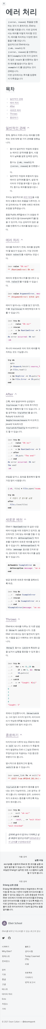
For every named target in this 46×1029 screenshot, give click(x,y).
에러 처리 (14, 102)
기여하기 (29, 977)
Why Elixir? (7, 951)
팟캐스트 (6, 956)
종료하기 (14, 117)
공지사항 (29, 951)
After (12, 106)
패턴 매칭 (27, 197)
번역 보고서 (30, 982)
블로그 (27, 946)
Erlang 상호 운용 (10, 885)
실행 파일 (39, 860)
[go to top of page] (28, 128)
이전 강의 (23, 881)
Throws (13, 113)
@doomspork (29, 1021)
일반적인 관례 (16, 99)
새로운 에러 (15, 110)
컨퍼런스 (6, 961)
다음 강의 (23, 857)
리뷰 (27, 964)
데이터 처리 (7, 994)
